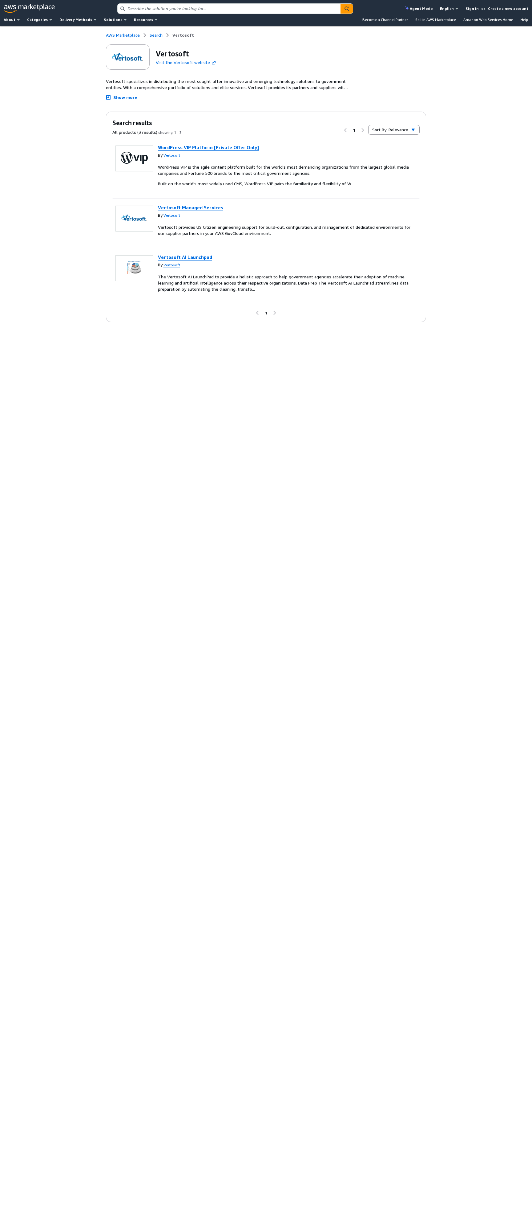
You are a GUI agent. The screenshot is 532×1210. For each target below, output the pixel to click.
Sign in (472, 8)
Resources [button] (143, 19)
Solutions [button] (113, 19)
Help (524, 19)
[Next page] (363, 130)
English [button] (447, 8)
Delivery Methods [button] (75, 19)
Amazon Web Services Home (488, 19)
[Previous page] (345, 130)
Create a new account (508, 8)
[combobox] (229, 9)
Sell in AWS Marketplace (435, 19)
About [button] (9, 19)
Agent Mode (421, 8)
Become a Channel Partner (385, 19)
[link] (183, 35)
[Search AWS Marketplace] (347, 9)
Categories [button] (37, 19)
